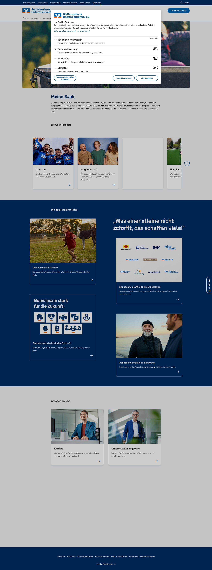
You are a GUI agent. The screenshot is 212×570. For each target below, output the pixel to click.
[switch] (155, 48)
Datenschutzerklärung (64, 31)
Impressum (82, 31)
